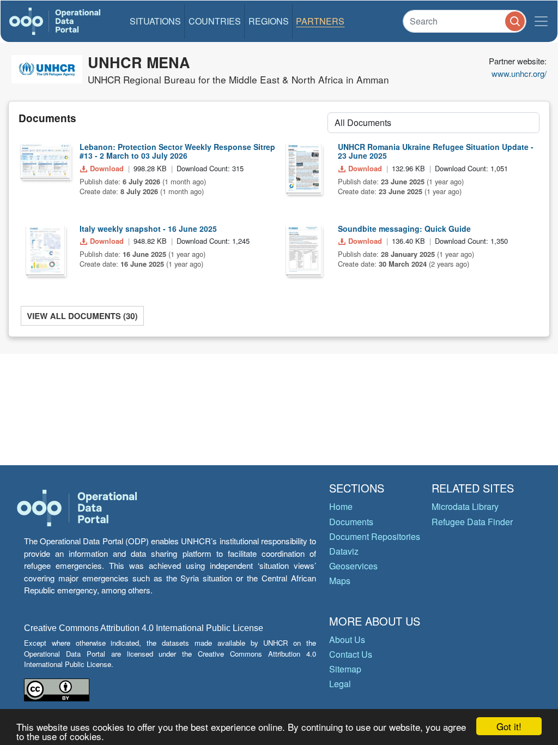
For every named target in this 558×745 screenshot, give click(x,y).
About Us (347, 639)
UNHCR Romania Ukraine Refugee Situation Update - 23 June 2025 (435, 151)
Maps (339, 580)
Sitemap (345, 669)
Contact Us (350, 654)
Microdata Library (465, 506)
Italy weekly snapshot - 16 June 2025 (148, 228)
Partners (320, 21)
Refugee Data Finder (472, 521)
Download (107, 168)
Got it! (508, 726)
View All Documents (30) (82, 316)
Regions (268, 21)
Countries (215, 21)
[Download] (45, 160)
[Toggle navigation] (541, 21)
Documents (351, 521)
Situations (155, 21)
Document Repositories (374, 536)
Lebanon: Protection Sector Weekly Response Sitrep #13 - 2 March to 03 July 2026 (177, 151)
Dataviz (344, 551)
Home (341, 506)
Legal (340, 683)
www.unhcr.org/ (519, 73)
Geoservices (353, 566)
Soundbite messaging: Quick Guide (404, 228)
